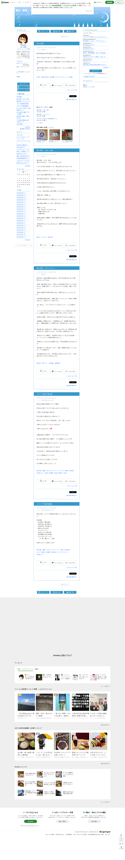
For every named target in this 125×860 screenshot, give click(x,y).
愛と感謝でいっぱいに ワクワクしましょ (94, 41)
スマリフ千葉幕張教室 (44, 504)
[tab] (25, 669)
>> (27, 172)
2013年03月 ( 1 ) (21, 237)
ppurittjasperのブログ (89, 45)
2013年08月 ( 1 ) (21, 232)
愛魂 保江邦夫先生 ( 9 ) (23, 156)
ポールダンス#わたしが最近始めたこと (47, 118)
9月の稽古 (40, 43)
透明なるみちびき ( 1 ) (22, 163)
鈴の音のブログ (87, 60)
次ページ (65, 36)
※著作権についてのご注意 (88, 86)
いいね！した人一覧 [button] (71, 90)
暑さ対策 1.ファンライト (43, 114)
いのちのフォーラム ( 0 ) (23, 160)
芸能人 (37, 669)
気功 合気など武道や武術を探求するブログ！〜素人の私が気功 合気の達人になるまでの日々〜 (95, 64)
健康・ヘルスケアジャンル (23, 66)
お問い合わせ (60, 834)
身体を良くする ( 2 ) (22, 153)
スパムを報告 (50, 834)
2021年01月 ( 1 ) (21, 204)
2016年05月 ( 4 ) (21, 216)
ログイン (119, 2)
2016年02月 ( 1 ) (21, 220)
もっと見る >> (40, 123)
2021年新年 (20, 124)
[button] (121, 847)
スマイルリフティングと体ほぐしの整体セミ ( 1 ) (23, 150)
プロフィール (20, 49)
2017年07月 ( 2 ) (21, 211)
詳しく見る (62, 821)
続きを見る (27, 57)
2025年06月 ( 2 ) (21, 197)
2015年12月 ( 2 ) (21, 225)
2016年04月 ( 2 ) (21, 218)
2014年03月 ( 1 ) (21, 227)
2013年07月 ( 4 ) (21, 234)
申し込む (94, 821)
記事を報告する (72, 99)
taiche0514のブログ (88, 49)
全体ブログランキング (22, 63)
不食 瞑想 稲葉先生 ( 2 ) (23, 158)
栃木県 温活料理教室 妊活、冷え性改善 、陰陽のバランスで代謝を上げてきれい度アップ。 (95, 53)
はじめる (30, 821)
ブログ (43, 49)
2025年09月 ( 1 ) (21, 193)
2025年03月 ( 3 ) (21, 200)
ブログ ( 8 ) (19, 135)
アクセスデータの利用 (81, 834)
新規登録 (109, 2)
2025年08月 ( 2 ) (21, 195)
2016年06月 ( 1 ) (21, 214)
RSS (86, 85)
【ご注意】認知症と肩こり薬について (23, 121)
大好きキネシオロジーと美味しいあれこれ (94, 56)
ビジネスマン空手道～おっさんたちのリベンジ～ (95, 37)
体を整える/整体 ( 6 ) (22, 145)
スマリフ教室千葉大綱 (44, 394)
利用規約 (69, 834)
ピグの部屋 (27, 49)
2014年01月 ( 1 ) (21, 230)
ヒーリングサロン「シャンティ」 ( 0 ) (23, 138)
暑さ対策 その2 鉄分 (43, 110)
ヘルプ (108, 834)
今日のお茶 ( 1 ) (21, 147)
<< (20, 172)
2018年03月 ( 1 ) (21, 209)
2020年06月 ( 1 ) (21, 207)
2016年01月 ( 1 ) (21, 223)
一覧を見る (105, 67)
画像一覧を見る (26, 128)
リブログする (71, 85)
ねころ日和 (23, 47)
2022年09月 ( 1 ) (21, 202)
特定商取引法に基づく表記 (97, 834)
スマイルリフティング (47, 400)
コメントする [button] (58, 85)
